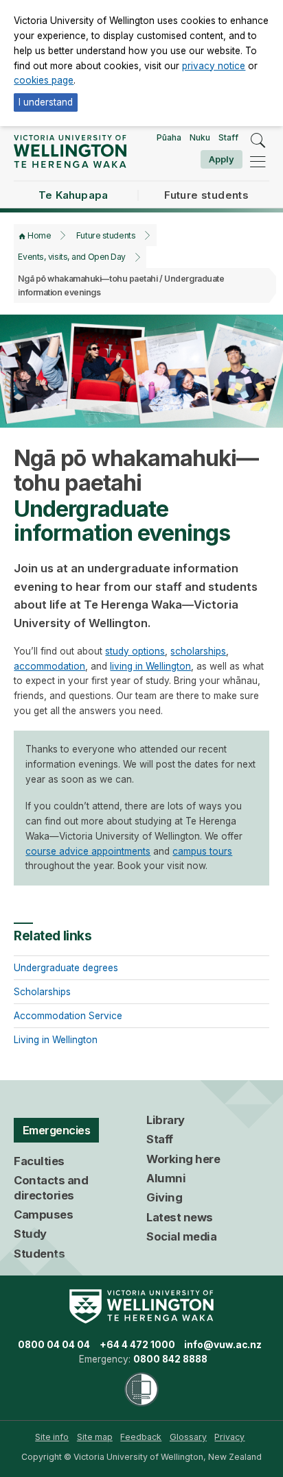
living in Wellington (150, 666)
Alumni (165, 1178)
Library (165, 1120)
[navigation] (257, 161)
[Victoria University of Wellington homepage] (70, 151)
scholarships (198, 651)
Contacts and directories (51, 1187)
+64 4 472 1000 (137, 1344)
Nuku (200, 137)
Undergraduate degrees (66, 967)
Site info (52, 1437)
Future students (105, 235)
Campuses (43, 1214)
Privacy (229, 1437)
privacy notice (213, 65)
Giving (164, 1197)
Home (39, 235)
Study (30, 1234)
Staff (228, 137)
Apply (221, 159)
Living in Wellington (56, 1039)
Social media (181, 1236)
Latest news (179, 1217)
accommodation (49, 666)
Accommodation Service (68, 1015)
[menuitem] (52, 1437)
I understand (46, 102)
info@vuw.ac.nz (223, 1344)
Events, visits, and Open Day (71, 257)
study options (135, 651)
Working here (183, 1159)
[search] (257, 140)
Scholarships (42, 991)
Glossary (188, 1437)
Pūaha (169, 137)
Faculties (39, 1161)
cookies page (43, 80)
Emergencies (57, 1130)
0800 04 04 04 (54, 1344)
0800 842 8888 (170, 1359)
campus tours (202, 851)
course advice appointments (87, 851)
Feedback (140, 1437)
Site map (95, 1437)
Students (39, 1253)
